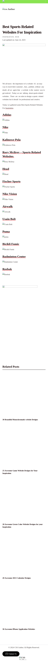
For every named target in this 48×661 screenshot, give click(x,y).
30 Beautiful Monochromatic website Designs (20, 420)
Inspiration (8, 37)
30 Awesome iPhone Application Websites (18, 629)
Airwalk (7, 206)
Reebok (7, 269)
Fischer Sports (11, 181)
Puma (6, 231)
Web (17, 37)
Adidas (6, 114)
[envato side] (19, 320)
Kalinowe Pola (11, 139)
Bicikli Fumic (10, 243)
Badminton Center (14, 256)
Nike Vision (9, 193)
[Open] (44, 11)
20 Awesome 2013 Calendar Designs (16, 578)
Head (5, 168)
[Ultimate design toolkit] (24, 60)
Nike (5, 127)
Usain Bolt (9, 218)
